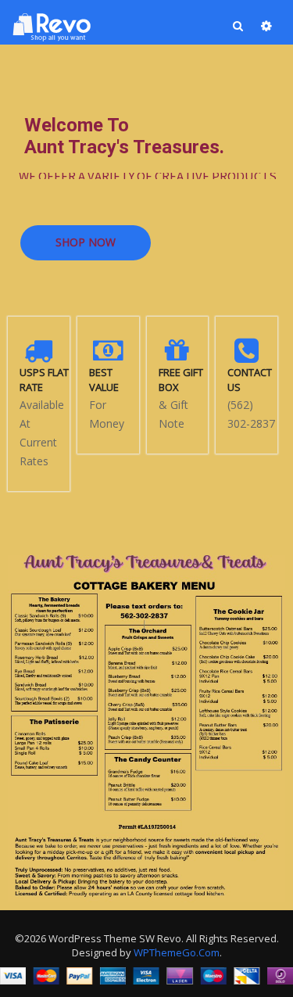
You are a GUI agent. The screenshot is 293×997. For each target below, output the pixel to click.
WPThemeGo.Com (177, 952)
